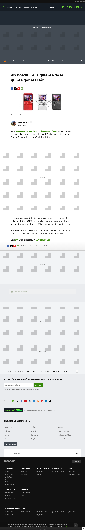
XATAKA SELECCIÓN (22, 7)
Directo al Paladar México (58, 512)
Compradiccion (10, 498)
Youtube (77, 7)
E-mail (22, 88)
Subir (75, 461)
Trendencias (9, 492)
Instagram (74, 7)
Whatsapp (55, 61)
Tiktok (67, 7)
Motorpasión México (72, 512)
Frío (28, 61)
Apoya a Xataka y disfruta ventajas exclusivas (38, 410)
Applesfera (8, 477)
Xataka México (9, 511)
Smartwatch (66, 61)
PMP (45, 246)
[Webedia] (80, 1)
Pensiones (16, 61)
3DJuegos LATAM (26, 511)
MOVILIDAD (43, 7)
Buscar (77, 453)
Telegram (70, 7)
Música (31, 246)
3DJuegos (24, 471)
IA (23, 61)
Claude (65, 371)
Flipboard (18, 88)
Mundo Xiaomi (9, 484)
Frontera (35, 61)
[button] (24, 122)
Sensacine (39, 471)
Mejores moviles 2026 (29, 371)
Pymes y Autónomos (24, 496)
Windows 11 (61, 439)
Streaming (8, 427)
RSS (38, 400)
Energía (33, 431)
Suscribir (38, 385)
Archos (53, 246)
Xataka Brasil (9, 514)
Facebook (12, 88)
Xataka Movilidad (63, 431)
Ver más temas (10, 444)
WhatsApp (63, 7)
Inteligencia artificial (64, 435)
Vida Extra (24, 474)
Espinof (38, 474)
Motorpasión (72, 471)
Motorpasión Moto (74, 474)
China (8, 61)
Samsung (34, 435)
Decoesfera (8, 495)
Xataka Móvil (9, 474)
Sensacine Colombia (39, 515)
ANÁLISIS (10, 7)
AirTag (75, 61)
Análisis (34, 427)
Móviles (7, 431)
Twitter (81, 7)
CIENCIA (34, 7)
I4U (16, 240)
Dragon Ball (45, 61)
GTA (81, 61)
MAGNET (52, 7)
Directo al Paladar (58, 471)
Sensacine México (42, 511)
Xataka (7, 471)
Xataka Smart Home (9, 480)
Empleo (33, 439)
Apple (7, 435)
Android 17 (56, 371)
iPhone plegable (44, 371)
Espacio (60, 427)
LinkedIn (46, 400)
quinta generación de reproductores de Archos (37, 131)
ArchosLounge (43, 240)
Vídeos (38, 246)
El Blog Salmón (25, 492)
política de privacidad (32, 389)
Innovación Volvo (46, 27)
